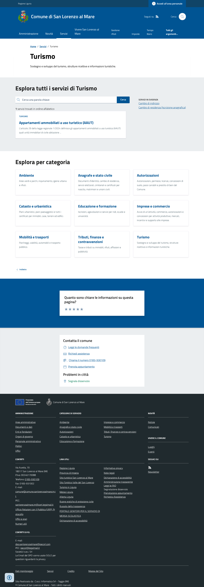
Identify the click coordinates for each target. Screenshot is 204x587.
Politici (18, 446)
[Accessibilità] (9, 577)
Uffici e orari (21, 519)
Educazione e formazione (72, 441)
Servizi (64, 34)
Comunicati (153, 427)
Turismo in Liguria (68, 487)
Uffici (17, 451)
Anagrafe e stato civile (71, 427)
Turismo (23, 116)
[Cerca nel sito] (181, 16)
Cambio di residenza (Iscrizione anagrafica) (162, 107)
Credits (71, 571)
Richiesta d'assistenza (115, 497)
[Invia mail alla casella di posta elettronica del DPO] (32, 544)
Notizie (151, 422)
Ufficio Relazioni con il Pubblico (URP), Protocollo (35, 512)
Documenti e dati (23, 427)
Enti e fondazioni (23, 431)
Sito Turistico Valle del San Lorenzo (77, 482)
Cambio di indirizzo (149, 103)
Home (33, 46)
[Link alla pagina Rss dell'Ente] (150, 467)
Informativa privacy (113, 468)
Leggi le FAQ (110, 485)
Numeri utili (21, 524)
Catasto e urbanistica (70, 436)
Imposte (136, 34)
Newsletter (153, 472)
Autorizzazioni (66, 431)
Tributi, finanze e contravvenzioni (120, 431)
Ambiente (64, 422)
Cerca (123, 99)
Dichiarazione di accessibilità (73, 520)
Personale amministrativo (28, 441)
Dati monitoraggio (24, 571)
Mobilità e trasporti (113, 427)
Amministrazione (28, 34)
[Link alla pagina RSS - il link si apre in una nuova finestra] (157, 16)
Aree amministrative (25, 422)
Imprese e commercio (114, 422)
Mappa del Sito (95, 571)
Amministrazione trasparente (118, 482)
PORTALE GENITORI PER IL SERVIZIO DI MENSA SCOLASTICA (80, 513)
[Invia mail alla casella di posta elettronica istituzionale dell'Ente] (35, 494)
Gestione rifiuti (115, 32)
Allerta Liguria (66, 497)
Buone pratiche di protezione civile (76, 501)
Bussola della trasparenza (72, 506)
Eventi (151, 451)
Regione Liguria (24, 3)
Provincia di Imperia (69, 473)
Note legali (109, 473)
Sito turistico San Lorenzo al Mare (76, 477)
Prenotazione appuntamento (118, 493)
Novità (49, 34)
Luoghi (151, 447)
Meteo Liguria (66, 492)
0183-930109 (32, 479)
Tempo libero (150, 32)
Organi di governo (24, 436)
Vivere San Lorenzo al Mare (87, 31)
